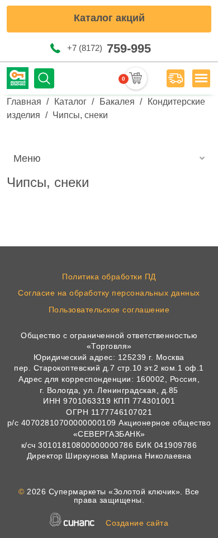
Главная (24, 101)
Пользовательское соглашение (109, 309)
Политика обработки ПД (109, 276)
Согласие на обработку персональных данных (109, 292)
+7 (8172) (109, 48)
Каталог (70, 101)
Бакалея (117, 101)
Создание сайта (137, 522)
